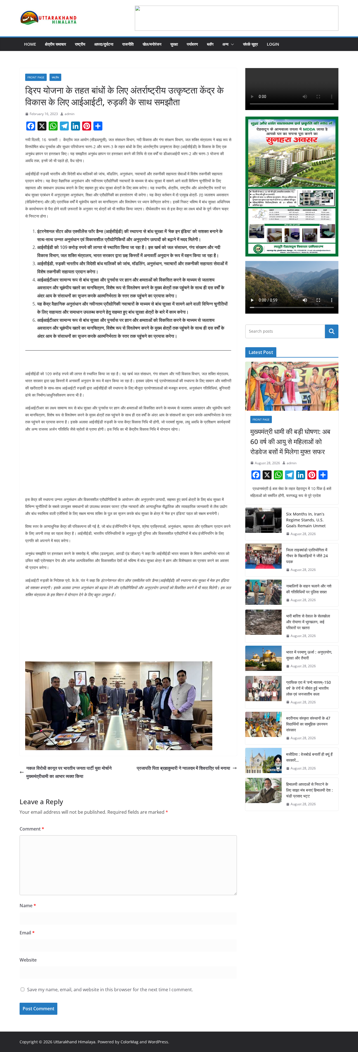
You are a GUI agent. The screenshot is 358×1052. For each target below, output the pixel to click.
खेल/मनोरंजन (152, 44)
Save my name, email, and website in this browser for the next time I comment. (110, 989)
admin (69, 113)
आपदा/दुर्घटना (103, 44)
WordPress (158, 1041)
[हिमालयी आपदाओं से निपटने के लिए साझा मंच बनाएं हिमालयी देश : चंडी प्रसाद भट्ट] (263, 794)
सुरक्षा (174, 44)
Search (331, 331)
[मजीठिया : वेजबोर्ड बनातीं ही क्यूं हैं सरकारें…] (263, 761)
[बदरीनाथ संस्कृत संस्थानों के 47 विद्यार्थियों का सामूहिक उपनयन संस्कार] (263, 728)
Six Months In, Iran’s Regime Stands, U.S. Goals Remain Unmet (306, 519)
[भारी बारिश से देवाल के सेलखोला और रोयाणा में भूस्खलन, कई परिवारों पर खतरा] (263, 626)
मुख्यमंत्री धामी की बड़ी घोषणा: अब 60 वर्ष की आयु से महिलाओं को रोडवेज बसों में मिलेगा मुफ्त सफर (290, 441)
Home (30, 44)
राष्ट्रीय (80, 44)
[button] (231, 44)
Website (28, 960)
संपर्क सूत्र (250, 44)
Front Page (35, 77)
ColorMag (129, 1041)
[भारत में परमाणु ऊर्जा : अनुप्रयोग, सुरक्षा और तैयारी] (263, 659)
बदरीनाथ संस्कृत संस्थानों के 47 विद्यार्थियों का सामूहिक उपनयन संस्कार (308, 724)
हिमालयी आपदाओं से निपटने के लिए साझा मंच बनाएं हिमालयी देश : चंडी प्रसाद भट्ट (309, 790)
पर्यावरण (192, 44)
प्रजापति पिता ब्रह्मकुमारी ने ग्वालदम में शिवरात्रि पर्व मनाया (183, 768)
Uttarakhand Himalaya (74, 1041)
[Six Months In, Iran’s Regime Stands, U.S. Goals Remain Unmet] (263, 524)
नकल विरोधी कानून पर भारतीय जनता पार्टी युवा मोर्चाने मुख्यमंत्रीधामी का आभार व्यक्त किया (69, 772)
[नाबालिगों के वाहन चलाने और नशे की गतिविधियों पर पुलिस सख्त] (263, 593)
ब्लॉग (210, 44)
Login (273, 44)
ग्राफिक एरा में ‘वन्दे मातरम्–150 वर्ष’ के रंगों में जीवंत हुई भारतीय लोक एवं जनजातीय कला (308, 688)
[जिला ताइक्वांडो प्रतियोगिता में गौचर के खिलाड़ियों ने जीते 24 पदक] (263, 560)
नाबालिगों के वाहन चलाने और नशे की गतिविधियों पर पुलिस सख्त (308, 588)
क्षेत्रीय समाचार (55, 44)
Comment (32, 829)
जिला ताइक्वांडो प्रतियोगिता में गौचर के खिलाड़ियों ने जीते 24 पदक (307, 555)
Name (28, 905)
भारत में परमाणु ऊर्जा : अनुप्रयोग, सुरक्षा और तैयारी (309, 655)
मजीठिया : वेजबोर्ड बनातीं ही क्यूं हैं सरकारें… (309, 757)
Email (27, 933)
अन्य (225, 44)
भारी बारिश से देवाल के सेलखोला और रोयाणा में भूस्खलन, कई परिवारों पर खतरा (308, 621)
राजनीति (128, 44)
